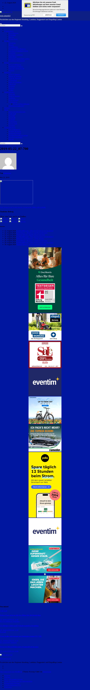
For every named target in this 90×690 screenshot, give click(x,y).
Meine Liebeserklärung (21, 104)
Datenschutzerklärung (12, 683)
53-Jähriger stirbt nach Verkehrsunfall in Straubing (19, 626)
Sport (6, 110)
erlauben (61, 15)
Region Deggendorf (16, 137)
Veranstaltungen (9, 127)
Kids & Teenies (14, 96)
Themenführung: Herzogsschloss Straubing (31, 244)
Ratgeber (7, 72)
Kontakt (7, 675)
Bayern (11, 37)
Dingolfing (12, 57)
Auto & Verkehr (14, 74)
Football (11, 120)
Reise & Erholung (15, 82)
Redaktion (7, 173)
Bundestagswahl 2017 (16, 106)
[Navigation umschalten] (1, 23)
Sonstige (12, 125)
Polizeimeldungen (15, 65)
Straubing (12, 43)
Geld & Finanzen (15, 78)
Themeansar (47, 672)
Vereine (7, 108)
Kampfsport (13, 124)
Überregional (9, 31)
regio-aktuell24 (5, 16)
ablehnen (48, 15)
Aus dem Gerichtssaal (16, 68)
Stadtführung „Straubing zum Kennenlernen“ (32, 233)
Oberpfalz (12, 35)
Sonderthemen (9, 92)
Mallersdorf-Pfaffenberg (17, 49)
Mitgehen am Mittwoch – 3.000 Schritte (30, 239)
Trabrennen (13, 122)
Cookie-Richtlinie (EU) (12, 685)
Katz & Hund (13, 100)
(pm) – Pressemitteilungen (13, 679)
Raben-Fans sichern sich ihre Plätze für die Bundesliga (20, 615)
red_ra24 (15, 619)
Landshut (12, 53)
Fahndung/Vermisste (16, 67)
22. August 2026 (6, 619)
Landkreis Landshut (16, 55)
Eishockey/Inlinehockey (17, 112)
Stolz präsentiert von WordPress (11, 672)
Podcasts (12, 94)
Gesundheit (13, 80)
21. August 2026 (6, 630)
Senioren (12, 98)
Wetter (11, 90)
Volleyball (12, 114)
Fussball (11, 116)
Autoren (7, 677)
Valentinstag (13, 102)
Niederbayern (13, 33)
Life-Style (12, 84)
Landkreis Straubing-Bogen (18, 51)
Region (6, 41)
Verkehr (11, 70)
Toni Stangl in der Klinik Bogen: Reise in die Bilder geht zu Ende (23, 207)
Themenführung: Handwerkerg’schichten (30, 235)
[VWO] (33, 15)
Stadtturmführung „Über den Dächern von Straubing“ (35, 231)
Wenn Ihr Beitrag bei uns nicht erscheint (18, 681)
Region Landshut (15, 133)
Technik (11, 88)
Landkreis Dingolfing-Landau (19, 59)
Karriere (11, 86)
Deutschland (13, 39)
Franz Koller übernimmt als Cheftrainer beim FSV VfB (20, 636)
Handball (12, 118)
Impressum (8, 687)
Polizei (6, 63)
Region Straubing (15, 131)
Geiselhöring (13, 47)
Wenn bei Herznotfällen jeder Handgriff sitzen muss (19, 647)
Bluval (11, 139)
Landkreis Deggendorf (16, 61)
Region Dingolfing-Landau (18, 135)
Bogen (11, 45)
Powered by (27, 15)
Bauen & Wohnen (15, 76)
